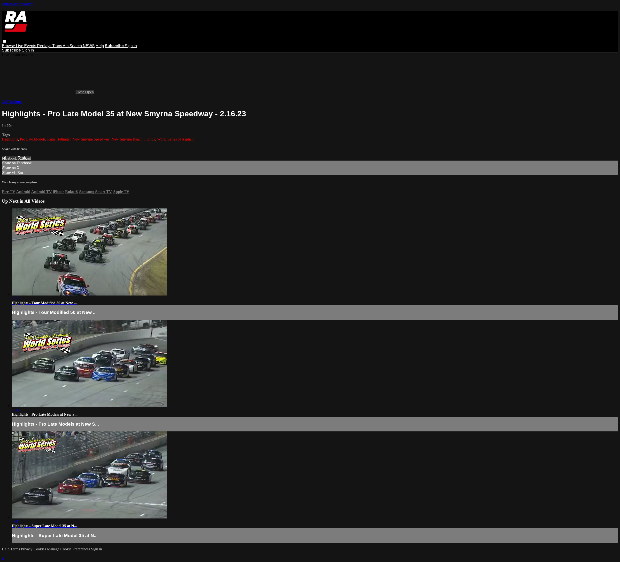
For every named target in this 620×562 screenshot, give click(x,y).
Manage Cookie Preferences (69, 549)
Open (89, 92)
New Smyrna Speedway (90, 139)
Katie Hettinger (58, 139)
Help (100, 46)
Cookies (40, 549)
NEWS (89, 46)
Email (26, 158)
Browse (9, 46)
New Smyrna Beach (126, 139)
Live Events (26, 46)
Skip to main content (17, 4)
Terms (15, 549)
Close (80, 92)
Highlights (10, 139)
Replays (44, 46)
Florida (149, 139)
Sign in (131, 46)
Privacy (27, 549)
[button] (4, 41)
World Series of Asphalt (175, 139)
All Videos (12, 101)
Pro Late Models (32, 139)
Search (76, 46)
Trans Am (61, 46)
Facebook (10, 158)
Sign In (28, 50)
